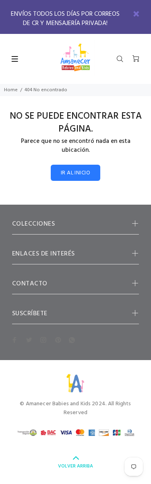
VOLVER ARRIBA (75, 466)
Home (11, 90)
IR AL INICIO (75, 173)
